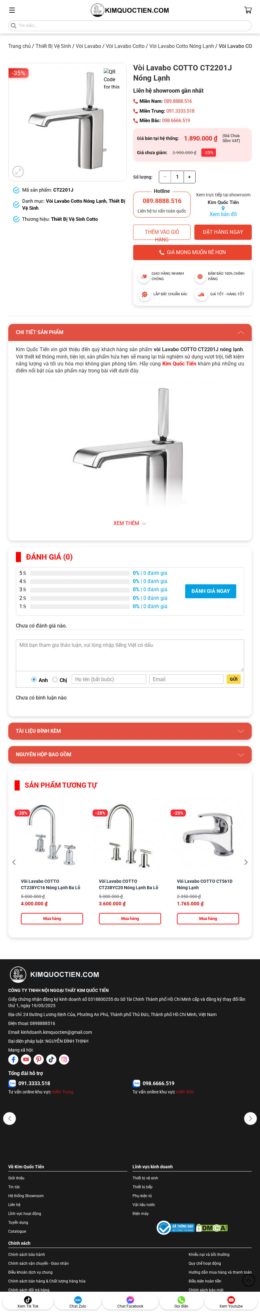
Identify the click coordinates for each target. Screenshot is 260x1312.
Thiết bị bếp (143, 1187)
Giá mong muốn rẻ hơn (196, 252)
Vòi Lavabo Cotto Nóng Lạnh (181, 46)
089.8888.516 (178, 101)
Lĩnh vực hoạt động (24, 1213)
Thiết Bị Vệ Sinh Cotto (74, 219)
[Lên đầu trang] (248, 1280)
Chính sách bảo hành (26, 1254)
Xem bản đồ (223, 214)
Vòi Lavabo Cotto (125, 46)
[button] (9, 1118)
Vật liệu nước (144, 1205)
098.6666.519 (176, 120)
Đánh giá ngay (211, 591)
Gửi (233, 679)
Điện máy (141, 1213)
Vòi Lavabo (88, 46)
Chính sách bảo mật (206, 1290)
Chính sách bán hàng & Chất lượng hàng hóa (47, 1281)
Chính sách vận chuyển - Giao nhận (38, 1263)
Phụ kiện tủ (142, 1196)
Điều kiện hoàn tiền (205, 1281)
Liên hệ (14, 1205)
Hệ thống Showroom (26, 1196)
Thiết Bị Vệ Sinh (53, 46)
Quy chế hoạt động (205, 1263)
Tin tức (14, 1187)
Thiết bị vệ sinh (145, 1178)
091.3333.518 (180, 111)
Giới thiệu (16, 1178)
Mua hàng (52, 918)
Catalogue (17, 1231)
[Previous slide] (14, 862)
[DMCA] (212, 1228)
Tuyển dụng (18, 1222)
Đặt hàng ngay (223, 232)
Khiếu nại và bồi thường (209, 1254)
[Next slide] (246, 862)
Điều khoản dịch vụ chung (30, 1272)
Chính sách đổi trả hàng (28, 1290)
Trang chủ (19, 46)
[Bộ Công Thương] (176, 1228)
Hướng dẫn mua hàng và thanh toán (220, 1272)
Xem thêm (126, 523)
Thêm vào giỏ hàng (162, 234)
